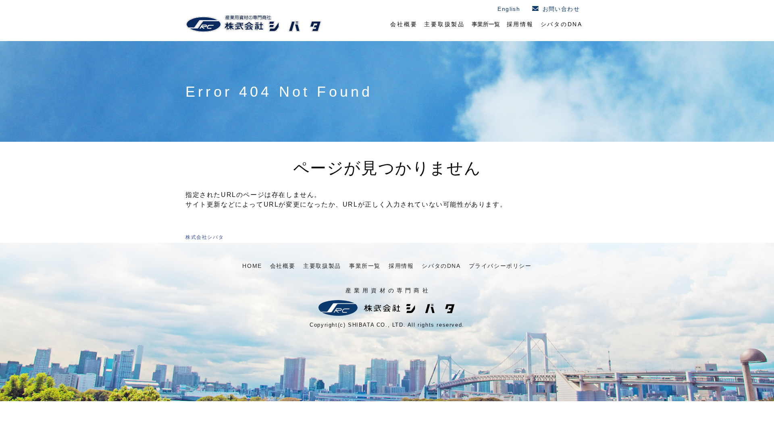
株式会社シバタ (204, 237)
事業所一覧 (486, 24)
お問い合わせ (561, 9)
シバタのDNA (562, 24)
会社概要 (403, 24)
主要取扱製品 (444, 24)
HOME (252, 266)
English (508, 9)
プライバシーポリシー (500, 266)
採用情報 (520, 24)
